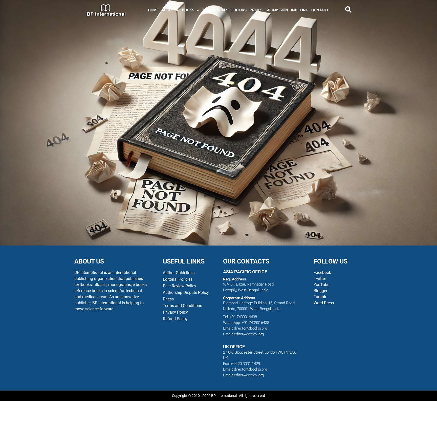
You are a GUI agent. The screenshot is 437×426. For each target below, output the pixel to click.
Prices (168, 299)
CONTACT (320, 10)
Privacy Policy (175, 312)
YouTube (321, 284)
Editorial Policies (177, 279)
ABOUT (168, 10)
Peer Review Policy (179, 285)
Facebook (323, 272)
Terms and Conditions (182, 305)
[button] (170, 10)
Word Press (324, 302)
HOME (153, 10)
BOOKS (188, 10)
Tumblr (320, 296)
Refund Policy (175, 318)
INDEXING (299, 10)
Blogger (320, 290)
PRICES (256, 10)
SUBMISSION (277, 10)
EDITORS (239, 10)
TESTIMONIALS (215, 10)
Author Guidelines (178, 272)
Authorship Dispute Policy (186, 292)
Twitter (320, 278)
